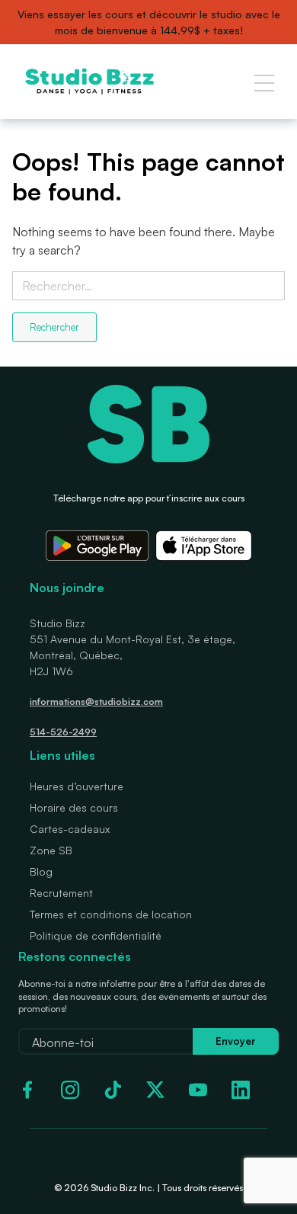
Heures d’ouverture (76, 786)
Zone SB (51, 850)
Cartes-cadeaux (70, 828)
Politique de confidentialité (95, 935)
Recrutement (61, 892)
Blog (41, 871)
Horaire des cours (74, 807)
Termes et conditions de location (111, 914)
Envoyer (236, 1041)
